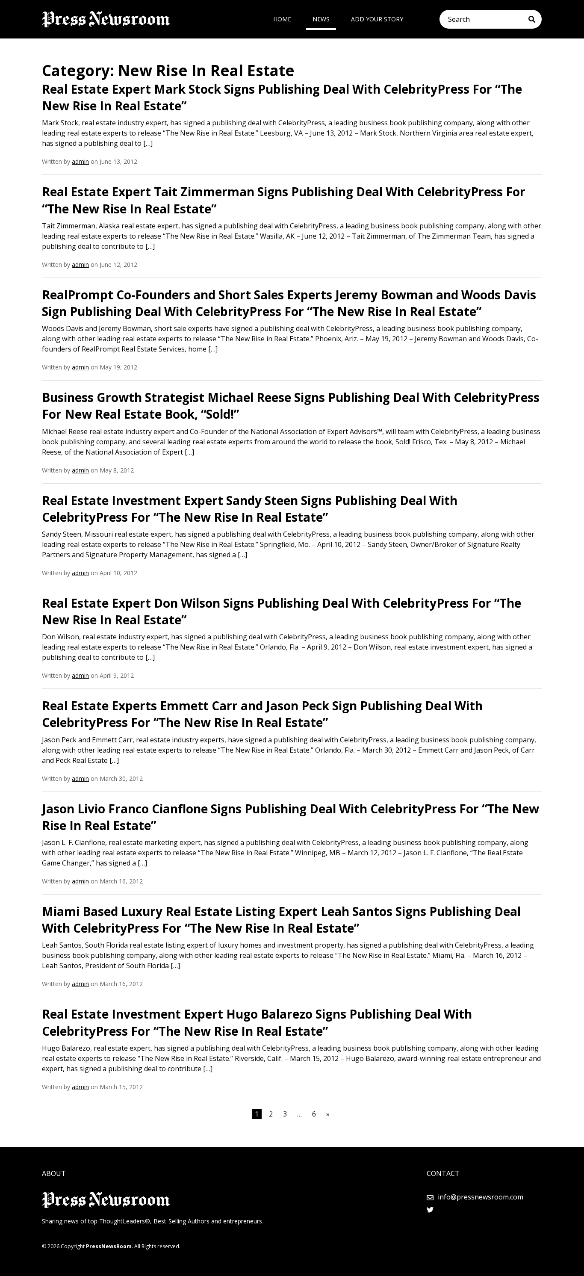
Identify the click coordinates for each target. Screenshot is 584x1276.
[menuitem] (282, 19)
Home (282, 19)
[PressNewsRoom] (106, 19)
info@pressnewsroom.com (480, 1197)
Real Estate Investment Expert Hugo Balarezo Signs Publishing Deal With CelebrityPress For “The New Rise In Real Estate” (257, 1022)
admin (80, 161)
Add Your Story (377, 19)
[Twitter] (430, 1209)
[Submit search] (535, 19)
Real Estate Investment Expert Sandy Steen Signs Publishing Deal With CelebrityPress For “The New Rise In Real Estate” (249, 508)
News (321, 19)
